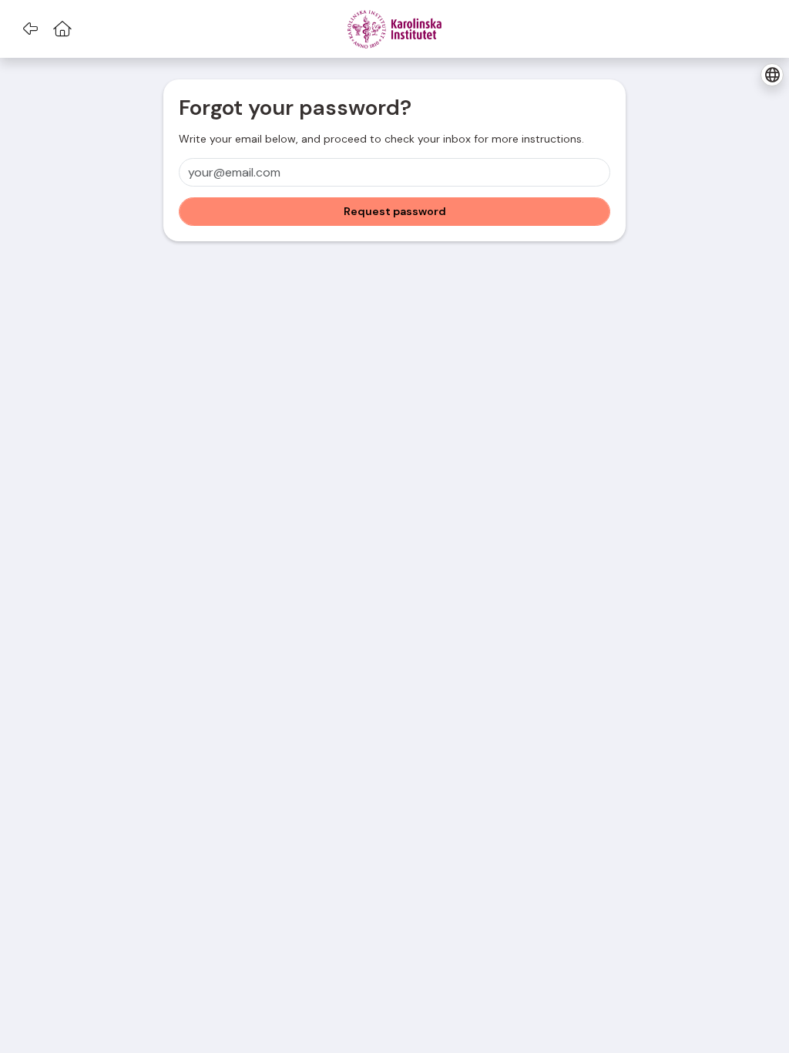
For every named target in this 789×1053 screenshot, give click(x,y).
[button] (29, 29)
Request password (395, 211)
